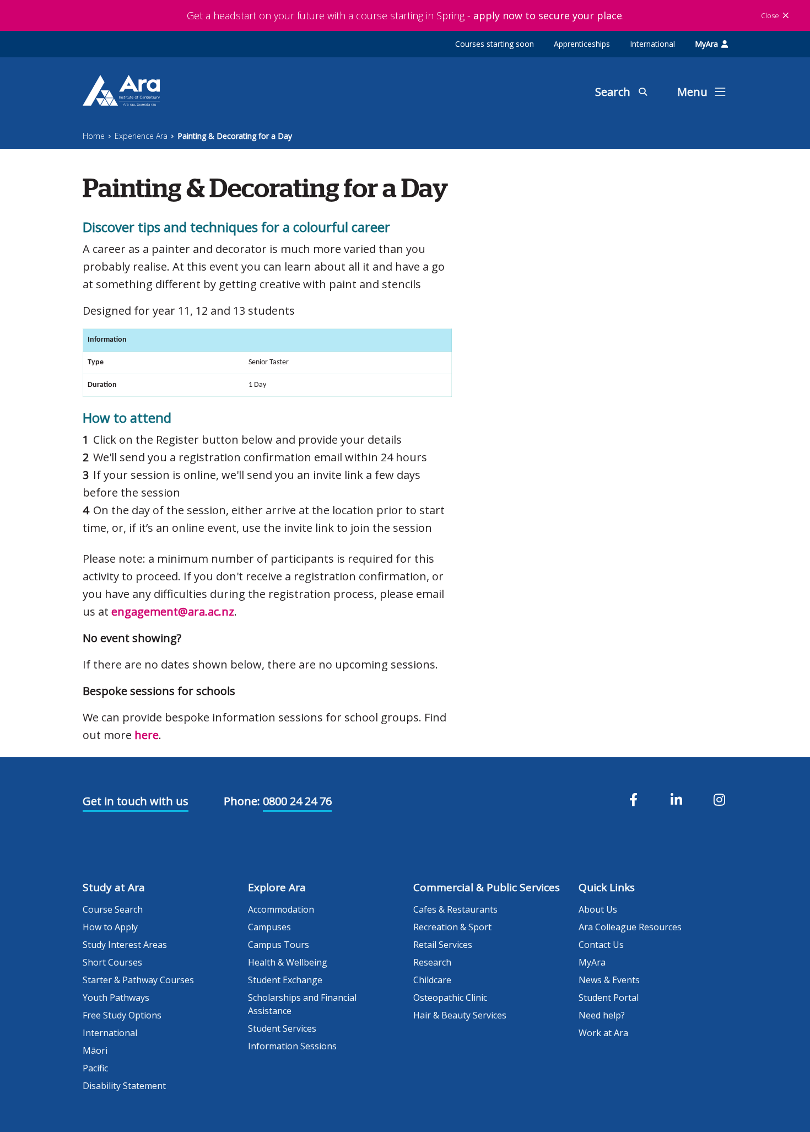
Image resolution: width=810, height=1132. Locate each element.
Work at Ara (603, 1033)
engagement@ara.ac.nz (172, 611)
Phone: (242, 801)
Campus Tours (278, 945)
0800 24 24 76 (297, 801)
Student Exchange (285, 980)
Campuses (269, 927)
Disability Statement (124, 1086)
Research (432, 962)
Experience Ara (141, 136)
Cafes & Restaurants (455, 909)
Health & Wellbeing (287, 962)
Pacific (95, 1068)
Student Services (282, 1028)
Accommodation (281, 909)
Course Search (113, 909)
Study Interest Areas (125, 945)
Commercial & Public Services (486, 887)
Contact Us (601, 945)
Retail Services (442, 945)
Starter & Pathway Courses (138, 980)
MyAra (706, 44)
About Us (598, 909)
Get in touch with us (135, 801)
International (652, 44)
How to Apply (110, 927)
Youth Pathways (116, 997)
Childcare (432, 980)
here (146, 734)
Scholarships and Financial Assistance (302, 1004)
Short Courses (112, 962)
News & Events (609, 980)
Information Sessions (292, 1046)
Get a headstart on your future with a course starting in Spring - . (405, 15)
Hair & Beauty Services (459, 1015)
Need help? (602, 1015)
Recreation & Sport (452, 927)
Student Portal (609, 997)
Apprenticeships (582, 44)
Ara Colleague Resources (630, 927)
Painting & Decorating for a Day (234, 136)
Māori (95, 1050)
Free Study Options (122, 1015)
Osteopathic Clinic (450, 997)
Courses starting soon (494, 44)
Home (94, 136)
